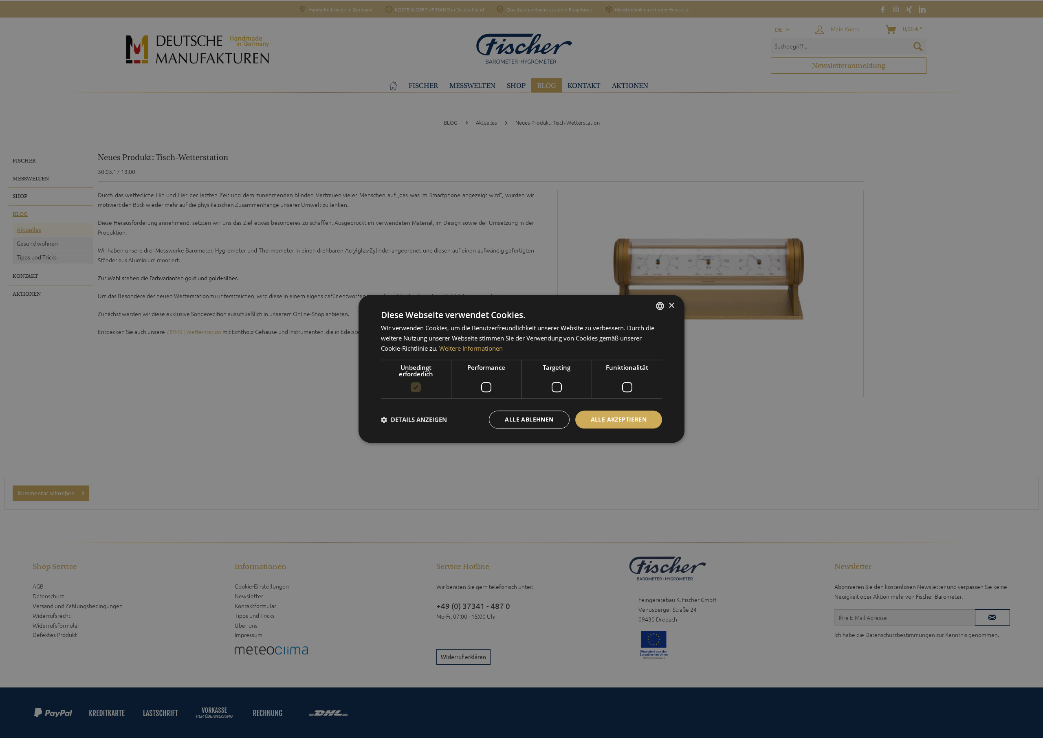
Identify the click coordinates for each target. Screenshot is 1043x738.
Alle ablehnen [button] (529, 419)
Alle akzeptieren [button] (619, 419)
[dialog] (521, 369)
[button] (414, 419)
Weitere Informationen (471, 348)
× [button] (671, 306)
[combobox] (660, 306)
